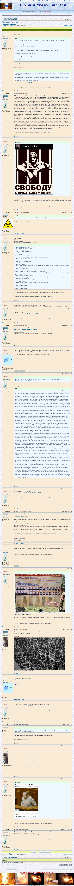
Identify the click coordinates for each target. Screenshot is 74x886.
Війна (15, 19)
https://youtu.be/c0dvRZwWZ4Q (21, 550)
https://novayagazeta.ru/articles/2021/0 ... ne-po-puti (26, 82)
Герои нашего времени (10, 22)
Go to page (66, 25)
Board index (5, 19)
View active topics (14, 18)
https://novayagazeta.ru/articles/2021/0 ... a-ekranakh (26, 63)
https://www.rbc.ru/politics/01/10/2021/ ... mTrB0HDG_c (26, 313)
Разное (11, 19)
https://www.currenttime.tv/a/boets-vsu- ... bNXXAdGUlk (26, 834)
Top (2, 90)
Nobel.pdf (17, 539)
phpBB (32, 885)
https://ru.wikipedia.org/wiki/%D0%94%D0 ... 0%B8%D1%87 (27, 492)
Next (71, 25)
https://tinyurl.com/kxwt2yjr (22, 516)
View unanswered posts (6, 18)
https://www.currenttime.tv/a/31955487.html (24, 705)
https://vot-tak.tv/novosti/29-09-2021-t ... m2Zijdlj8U (25, 329)
